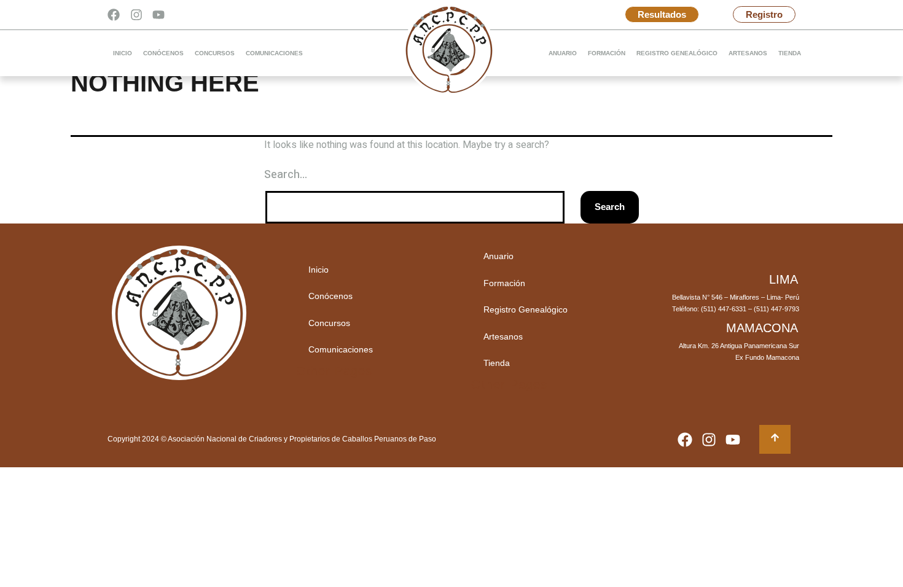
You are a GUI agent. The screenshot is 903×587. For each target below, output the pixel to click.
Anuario (563, 53)
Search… (285, 174)
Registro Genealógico (676, 53)
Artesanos (748, 53)
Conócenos (163, 53)
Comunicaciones (274, 53)
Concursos (215, 53)
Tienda (789, 53)
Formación (606, 53)
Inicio (122, 53)
